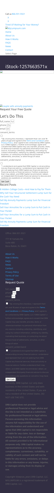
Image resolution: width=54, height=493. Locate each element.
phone (3, 125)
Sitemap (9, 279)
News (8, 46)
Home (8, 31)
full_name (5, 121)
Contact (9, 49)
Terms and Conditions (35, 141)
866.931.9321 (18, 13)
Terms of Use (12, 275)
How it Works (11, 39)
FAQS (8, 42)
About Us (10, 35)
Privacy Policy (7, 143)
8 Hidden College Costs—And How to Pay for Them (25, 189)
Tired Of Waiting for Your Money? (22, 24)
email (3, 128)
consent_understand (10, 159)
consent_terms (7, 132)
